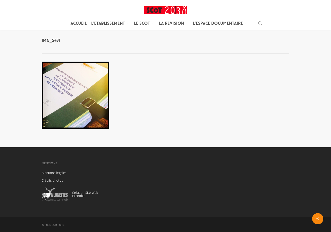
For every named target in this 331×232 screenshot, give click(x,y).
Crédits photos (52, 180)
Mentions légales (54, 173)
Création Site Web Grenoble (85, 194)
